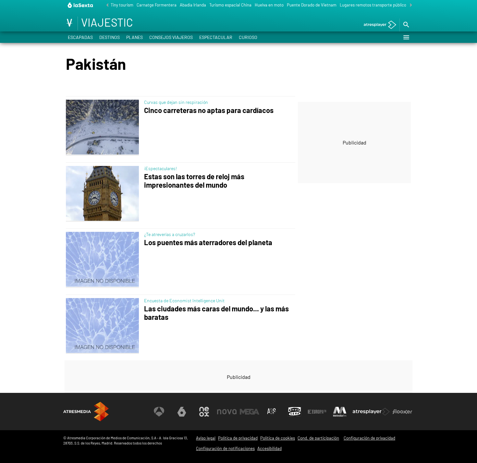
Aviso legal (205, 438)
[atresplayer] (377, 25)
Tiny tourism (122, 4)
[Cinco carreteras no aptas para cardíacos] (103, 128)
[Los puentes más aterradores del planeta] (103, 260)
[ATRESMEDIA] (86, 411)
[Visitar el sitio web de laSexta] (181, 412)
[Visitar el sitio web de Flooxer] (402, 412)
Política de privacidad (238, 438)
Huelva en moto (269, 4)
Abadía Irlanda (193, 4)
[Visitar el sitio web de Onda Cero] (294, 412)
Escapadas (80, 37)
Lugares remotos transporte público (373, 4)
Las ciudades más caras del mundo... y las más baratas (216, 313)
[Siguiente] (409, 5)
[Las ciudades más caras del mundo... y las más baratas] (103, 326)
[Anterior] (106, 5)
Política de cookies (277, 438)
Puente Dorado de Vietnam (311, 4)
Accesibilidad (269, 448)
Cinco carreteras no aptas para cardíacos (209, 110)
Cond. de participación (318, 438)
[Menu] (405, 37)
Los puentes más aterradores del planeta (208, 242)
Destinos (109, 37)
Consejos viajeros (171, 37)
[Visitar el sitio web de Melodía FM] (339, 412)
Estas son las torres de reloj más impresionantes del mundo (194, 180)
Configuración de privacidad (369, 438)
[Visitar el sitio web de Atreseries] (272, 412)
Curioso (248, 37)
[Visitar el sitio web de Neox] (204, 412)
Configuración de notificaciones (225, 448)
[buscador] (405, 25)
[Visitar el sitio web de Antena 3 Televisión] (159, 412)
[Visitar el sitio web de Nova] (227, 412)
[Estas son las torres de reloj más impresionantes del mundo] (103, 194)
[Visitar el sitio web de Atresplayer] (371, 412)
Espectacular (215, 37)
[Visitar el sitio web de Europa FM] (317, 412)
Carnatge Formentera (157, 4)
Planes (134, 37)
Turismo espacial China (230, 4)
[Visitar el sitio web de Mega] (249, 412)
